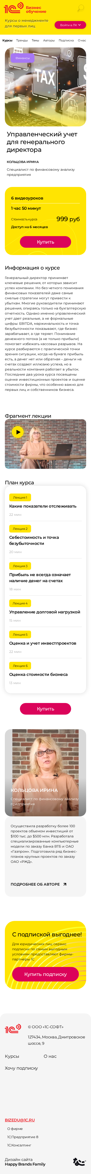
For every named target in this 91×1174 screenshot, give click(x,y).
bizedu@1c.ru (20, 1120)
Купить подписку (45, 974)
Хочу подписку (21, 1068)
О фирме (15, 1129)
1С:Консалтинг (19, 1145)
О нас (50, 1056)
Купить (45, 242)
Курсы (12, 1056)
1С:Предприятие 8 (22, 1137)
